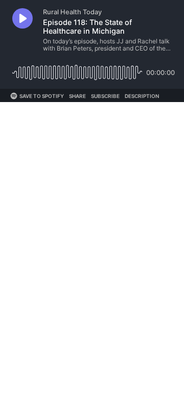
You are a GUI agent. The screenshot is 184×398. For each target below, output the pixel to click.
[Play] (22, 18)
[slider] (77, 68)
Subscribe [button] (105, 96)
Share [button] (77, 96)
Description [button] (142, 96)
